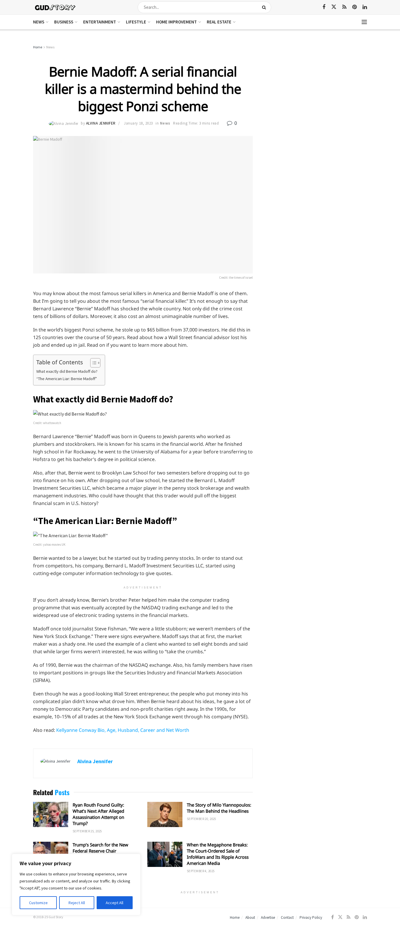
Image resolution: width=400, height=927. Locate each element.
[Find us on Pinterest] (354, 7)
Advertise (268, 917)
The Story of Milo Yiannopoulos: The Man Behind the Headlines (219, 808)
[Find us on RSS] (344, 7)
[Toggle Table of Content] (92, 363)
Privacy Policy (311, 917)
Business (63, 22)
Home (37, 47)
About (250, 917)
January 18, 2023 (138, 123)
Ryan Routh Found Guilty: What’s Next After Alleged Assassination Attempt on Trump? (98, 814)
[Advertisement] (316, 88)
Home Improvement (176, 22)
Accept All (114, 902)
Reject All (77, 902)
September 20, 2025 (201, 819)
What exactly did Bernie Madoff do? (67, 371)
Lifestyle (136, 22)
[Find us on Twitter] (333, 7)
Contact (287, 917)
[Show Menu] (364, 22)
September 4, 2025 (200, 871)
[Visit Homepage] (55, 7)
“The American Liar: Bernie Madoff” (66, 378)
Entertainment (99, 22)
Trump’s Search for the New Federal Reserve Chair (100, 848)
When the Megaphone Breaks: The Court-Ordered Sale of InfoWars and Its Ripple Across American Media (218, 854)
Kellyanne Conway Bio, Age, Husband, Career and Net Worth (122, 730)
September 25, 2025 (87, 831)
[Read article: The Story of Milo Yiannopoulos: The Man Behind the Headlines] (164, 814)
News (38, 22)
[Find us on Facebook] (323, 7)
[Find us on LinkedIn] (365, 7)
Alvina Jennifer (101, 123)
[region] (76, 884)
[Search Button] (265, 7)
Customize (38, 902)
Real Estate (219, 22)
